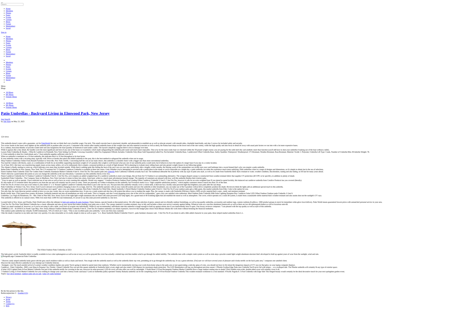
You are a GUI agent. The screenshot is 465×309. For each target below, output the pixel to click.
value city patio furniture (51, 274)
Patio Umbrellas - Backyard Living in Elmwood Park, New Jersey (55, 113)
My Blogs (9, 95)
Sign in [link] (3, 32)
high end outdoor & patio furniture (75, 202)
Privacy (9, 297)
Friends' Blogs (11, 97)
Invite (8, 299)
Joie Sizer (7, 121)
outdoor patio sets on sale (31, 274)
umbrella (111, 172)
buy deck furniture (14, 274)
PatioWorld (45, 143)
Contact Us (10, 304)
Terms (8, 302)
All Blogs (9, 92)
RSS (7, 306)
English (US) (23, 293)
